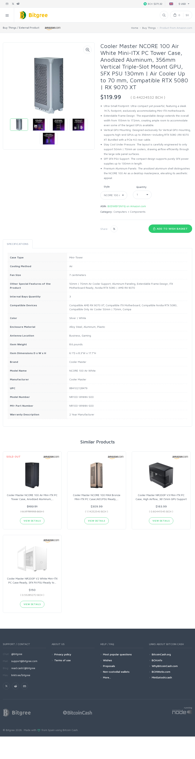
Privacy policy (62, 654)
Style (107, 186)
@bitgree (16, 654)
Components (137, 211)
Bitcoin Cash (70, 730)
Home (134, 27)
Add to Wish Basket (172, 228)
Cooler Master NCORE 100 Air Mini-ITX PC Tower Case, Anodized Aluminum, (32, 497)
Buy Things (149, 27)
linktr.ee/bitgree (20, 675)
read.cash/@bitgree (23, 668)
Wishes (107, 660)
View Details (32, 520)
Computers (120, 211)
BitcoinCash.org (161, 654)
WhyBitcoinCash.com (165, 666)
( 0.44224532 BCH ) (147, 97)
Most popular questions (117, 654)
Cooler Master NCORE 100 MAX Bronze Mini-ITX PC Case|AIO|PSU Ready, (96, 497)
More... (107, 677)
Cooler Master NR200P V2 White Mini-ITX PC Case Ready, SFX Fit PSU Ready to (32, 580)
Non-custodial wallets (116, 671)
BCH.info (157, 660)
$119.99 (110, 97)
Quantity (141, 186)
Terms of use (62, 660)
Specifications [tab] (18, 243)
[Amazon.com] (53, 28)
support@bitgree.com (24, 661)
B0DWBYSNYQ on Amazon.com (127, 206)
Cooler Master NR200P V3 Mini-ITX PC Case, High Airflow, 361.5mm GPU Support (161, 497)
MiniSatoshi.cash (162, 677)
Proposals (109, 666)
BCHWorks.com (161, 671)
